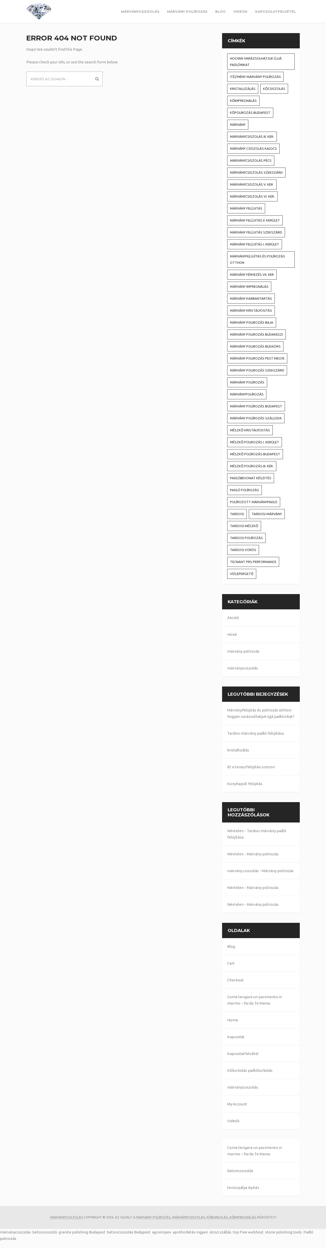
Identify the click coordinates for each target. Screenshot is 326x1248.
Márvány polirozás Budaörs (255, 346)
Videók (240, 11)
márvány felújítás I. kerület (254, 244)
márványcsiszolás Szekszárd (256, 172)
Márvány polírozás (263, 854)
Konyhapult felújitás (244, 783)
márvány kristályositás (251, 310)
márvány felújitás (246, 208)
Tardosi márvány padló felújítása (255, 733)
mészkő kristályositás (250, 430)
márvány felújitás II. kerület (255, 220)
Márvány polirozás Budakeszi (256, 334)
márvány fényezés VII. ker (252, 274)
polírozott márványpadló (253, 502)
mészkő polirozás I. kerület (254, 442)
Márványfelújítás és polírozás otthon (257, 259)
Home (232, 1020)
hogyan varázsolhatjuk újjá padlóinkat (256, 61)
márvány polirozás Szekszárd (257, 370)
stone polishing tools (283, 1232)
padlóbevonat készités (250, 478)
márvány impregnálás (249, 286)
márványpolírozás (247, 394)
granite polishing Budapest (82, 1232)
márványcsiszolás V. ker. (252, 184)
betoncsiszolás (240, 1171)
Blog (220, 11)
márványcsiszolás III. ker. (252, 136)
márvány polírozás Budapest (256, 406)
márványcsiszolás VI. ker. (252, 196)
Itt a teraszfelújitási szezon (251, 767)
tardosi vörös (243, 550)
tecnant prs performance (253, 562)
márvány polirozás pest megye (257, 358)
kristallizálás (242, 88)
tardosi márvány (267, 514)
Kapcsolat (235, 1037)
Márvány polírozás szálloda (256, 418)
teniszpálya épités (243, 1187)
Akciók (233, 617)
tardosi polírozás (246, 538)
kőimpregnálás (243, 100)
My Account (237, 1104)
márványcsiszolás (140, 11)
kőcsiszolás (274, 88)
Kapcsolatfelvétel (275, 11)
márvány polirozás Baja (251, 322)
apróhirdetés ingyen (190, 1232)
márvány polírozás (187, 11)
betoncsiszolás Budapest (129, 1232)
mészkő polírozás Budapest (255, 454)
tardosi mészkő (244, 526)
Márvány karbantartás (251, 298)
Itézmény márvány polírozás (255, 76)
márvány (238, 124)
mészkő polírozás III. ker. (252, 466)
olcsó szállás (220, 1232)
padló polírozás (244, 490)
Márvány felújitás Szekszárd (256, 232)
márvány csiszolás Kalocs (253, 148)
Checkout (235, 980)
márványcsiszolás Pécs (250, 160)
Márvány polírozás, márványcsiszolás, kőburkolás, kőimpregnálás (196, 1217)
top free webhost (248, 1232)
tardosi (237, 514)
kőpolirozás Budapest (250, 112)
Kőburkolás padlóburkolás (250, 1070)
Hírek (232, 634)
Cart (231, 963)
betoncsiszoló (44, 1232)
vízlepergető (241, 573)
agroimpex (161, 1232)
